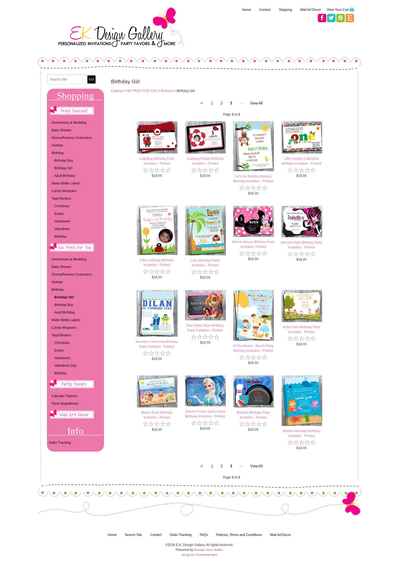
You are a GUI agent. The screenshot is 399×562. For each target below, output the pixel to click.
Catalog (117, 91)
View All (256, 103)
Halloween (62, 221)
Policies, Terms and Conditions (239, 535)
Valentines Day (65, 366)
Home (246, 10)
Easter (59, 214)
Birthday (58, 153)
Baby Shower (61, 130)
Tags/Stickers (61, 198)
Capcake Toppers (65, 396)
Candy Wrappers (64, 191)
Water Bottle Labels (66, 183)
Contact (265, 10)
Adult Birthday (64, 176)
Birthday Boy (63, 160)
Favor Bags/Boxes (65, 403)
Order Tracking (60, 443)
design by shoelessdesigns (199, 554)
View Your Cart (338, 10)
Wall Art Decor (310, 10)
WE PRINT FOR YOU (141, 91)
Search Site (133, 535)
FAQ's (204, 535)
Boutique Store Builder (208, 549)
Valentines (62, 229)
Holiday (57, 145)
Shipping (285, 10)
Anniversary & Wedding (69, 122)
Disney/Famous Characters (72, 138)
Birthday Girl (63, 168)
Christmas (61, 206)
